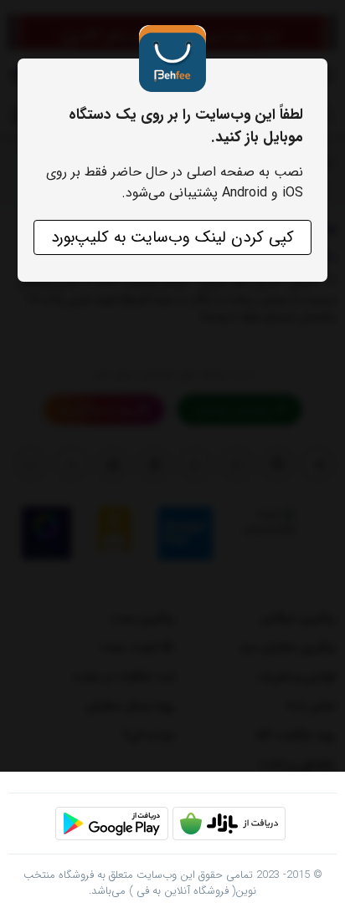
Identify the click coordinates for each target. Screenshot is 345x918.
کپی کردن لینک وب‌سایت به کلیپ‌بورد (172, 237)
